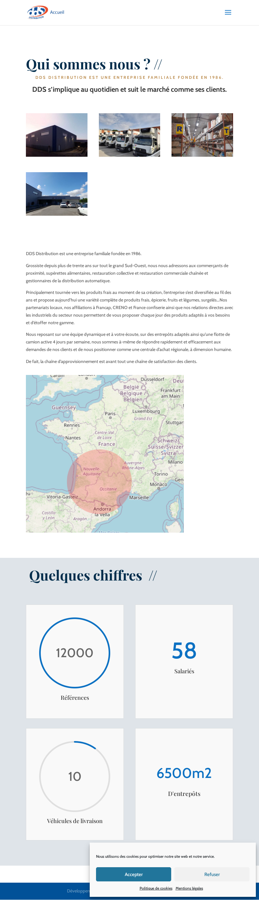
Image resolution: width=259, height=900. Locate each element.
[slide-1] (56, 155)
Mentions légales (189, 888)
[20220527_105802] (56, 214)
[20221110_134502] (202, 155)
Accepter (134, 874)
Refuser (212, 874)
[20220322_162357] (129, 155)
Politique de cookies (156, 888)
